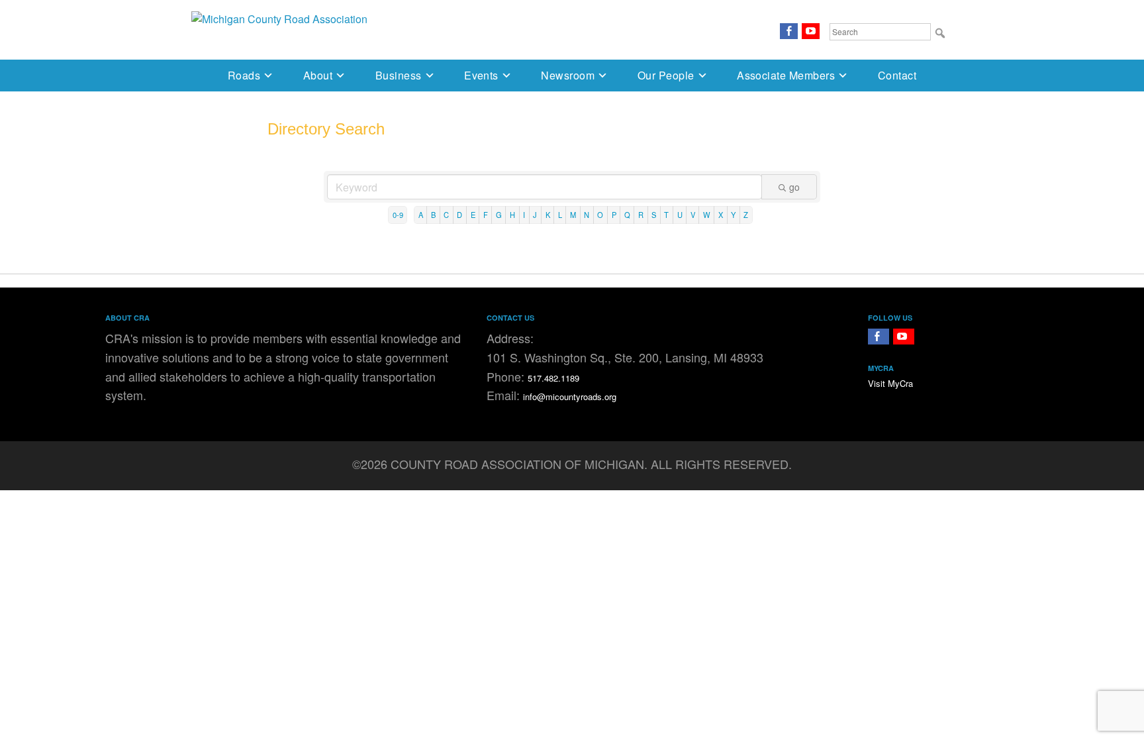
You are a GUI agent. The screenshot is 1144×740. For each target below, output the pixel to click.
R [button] (641, 214)
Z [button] (745, 214)
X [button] (720, 214)
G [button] (499, 214)
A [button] (420, 214)
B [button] (433, 214)
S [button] (653, 214)
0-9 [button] (398, 214)
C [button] (446, 214)
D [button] (459, 214)
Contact (897, 75)
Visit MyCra (890, 383)
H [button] (512, 214)
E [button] (473, 214)
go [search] (794, 186)
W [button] (706, 214)
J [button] (535, 214)
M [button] (573, 214)
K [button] (548, 214)
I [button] (524, 214)
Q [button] (627, 214)
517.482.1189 (553, 378)
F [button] (485, 214)
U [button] (680, 214)
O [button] (600, 214)
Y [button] (733, 214)
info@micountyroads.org (569, 396)
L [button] (560, 214)
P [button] (614, 214)
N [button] (586, 214)
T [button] (666, 214)
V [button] (693, 214)
